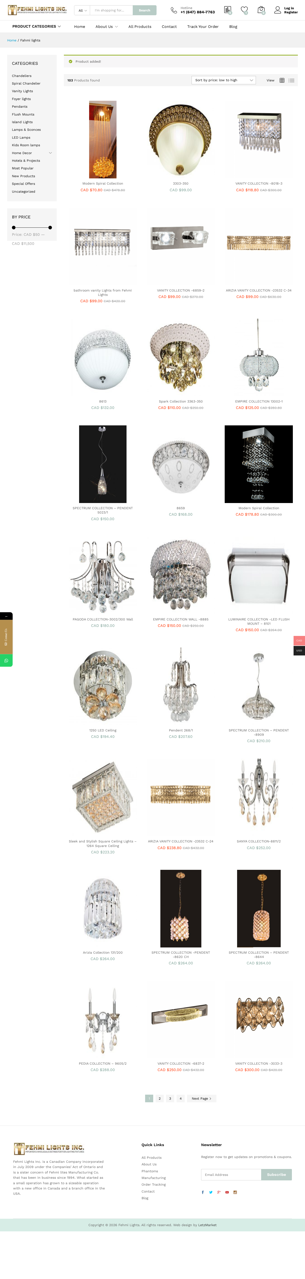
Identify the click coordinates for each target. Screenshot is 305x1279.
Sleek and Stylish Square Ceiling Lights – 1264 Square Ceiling (103, 843)
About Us (149, 1164)
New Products (23, 176)
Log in (289, 8)
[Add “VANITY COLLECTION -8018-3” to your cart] (242, 175)
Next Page (200, 1098)
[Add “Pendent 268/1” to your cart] (164, 722)
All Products (139, 27)
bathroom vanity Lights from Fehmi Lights (103, 292)
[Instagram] (235, 1192)
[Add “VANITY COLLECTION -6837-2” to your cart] (164, 1056)
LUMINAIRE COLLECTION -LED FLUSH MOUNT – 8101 (259, 621)
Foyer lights (21, 99)
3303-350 (180, 183)
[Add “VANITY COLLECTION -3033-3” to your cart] (242, 1056)
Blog (233, 27)
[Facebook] (203, 1192)
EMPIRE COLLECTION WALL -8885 (180, 619)
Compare (119, 175)
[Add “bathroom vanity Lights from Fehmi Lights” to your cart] (86, 282)
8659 (181, 508)
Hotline (186, 8)
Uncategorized (23, 191)
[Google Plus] (219, 1192)
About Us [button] (104, 27)
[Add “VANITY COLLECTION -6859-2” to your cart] (164, 282)
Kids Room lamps (26, 145)
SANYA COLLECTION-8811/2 (259, 841)
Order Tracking (154, 1184)
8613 (103, 401)
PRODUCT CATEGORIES (34, 26)
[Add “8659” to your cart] (164, 500)
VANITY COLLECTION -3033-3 (258, 1063)
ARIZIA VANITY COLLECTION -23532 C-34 (259, 290)
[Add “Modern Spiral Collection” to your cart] (86, 175)
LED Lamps (21, 137)
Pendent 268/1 (181, 730)
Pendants (19, 106)
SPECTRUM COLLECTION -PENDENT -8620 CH (181, 955)
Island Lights (22, 122)
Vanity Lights (22, 91)
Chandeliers (21, 76)
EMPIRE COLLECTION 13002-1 (259, 401)
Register (291, 12)
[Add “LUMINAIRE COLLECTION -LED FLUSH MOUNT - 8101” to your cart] (242, 611)
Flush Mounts (23, 114)
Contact (169, 27)
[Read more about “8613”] (86, 393)
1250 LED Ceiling (102, 730)
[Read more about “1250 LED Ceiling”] (86, 722)
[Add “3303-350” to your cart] (164, 175)
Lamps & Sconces (26, 129)
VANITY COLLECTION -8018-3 (258, 183)
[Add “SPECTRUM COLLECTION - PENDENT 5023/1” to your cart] (86, 500)
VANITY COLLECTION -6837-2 (181, 1063)
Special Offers (23, 184)
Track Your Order (203, 27)
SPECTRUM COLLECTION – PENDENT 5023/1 (103, 510)
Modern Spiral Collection (102, 183)
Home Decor (22, 153)
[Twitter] (211, 1192)
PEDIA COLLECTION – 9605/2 (103, 1063)
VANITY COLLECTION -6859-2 (180, 290)
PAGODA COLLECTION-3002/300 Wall (103, 619)
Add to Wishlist (108, 175)
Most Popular (23, 168)
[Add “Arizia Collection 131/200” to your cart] (86, 945)
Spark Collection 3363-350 (181, 401)
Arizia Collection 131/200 (103, 952)
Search (144, 10)
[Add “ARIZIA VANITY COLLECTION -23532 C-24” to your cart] (164, 833)
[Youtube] (227, 1192)
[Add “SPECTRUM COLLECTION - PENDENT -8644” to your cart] (242, 945)
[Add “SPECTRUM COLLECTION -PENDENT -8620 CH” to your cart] (164, 945)
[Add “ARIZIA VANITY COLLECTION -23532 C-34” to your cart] (242, 282)
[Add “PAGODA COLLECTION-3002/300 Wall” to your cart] (86, 611)
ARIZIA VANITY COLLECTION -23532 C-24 (181, 841)
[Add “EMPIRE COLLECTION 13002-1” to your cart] (242, 393)
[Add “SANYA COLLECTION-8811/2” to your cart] (242, 833)
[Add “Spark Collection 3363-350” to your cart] (164, 393)
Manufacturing (154, 1178)
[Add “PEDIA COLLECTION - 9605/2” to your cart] (86, 1056)
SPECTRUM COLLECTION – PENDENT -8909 (259, 732)
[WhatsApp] (6, 660)
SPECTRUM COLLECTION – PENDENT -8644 (259, 955)
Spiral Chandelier (26, 83)
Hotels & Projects (26, 160)
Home (79, 27)
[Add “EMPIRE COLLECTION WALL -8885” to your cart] (164, 611)
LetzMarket (207, 1225)
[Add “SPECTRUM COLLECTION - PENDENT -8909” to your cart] (242, 722)
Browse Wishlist (108, 500)
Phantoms (150, 1171)
